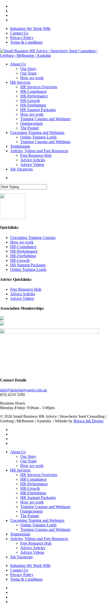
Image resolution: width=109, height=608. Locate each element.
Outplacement (31, 511)
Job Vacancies (21, 557)
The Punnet (29, 516)
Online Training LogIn (28, 269)
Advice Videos (22, 298)
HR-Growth (20, 260)
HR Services (20, 470)
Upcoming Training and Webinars (37, 520)
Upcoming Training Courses (33, 237)
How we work (21, 242)
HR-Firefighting (23, 256)
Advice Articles (22, 294)
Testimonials (20, 534)
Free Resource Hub (25, 289)
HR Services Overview (39, 475)
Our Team (28, 461)
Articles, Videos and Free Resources (39, 538)
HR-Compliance (23, 247)
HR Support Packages (28, 265)
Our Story (28, 456)
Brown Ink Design (88, 421)
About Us (18, 452)
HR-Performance (24, 251)
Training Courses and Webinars (45, 507)
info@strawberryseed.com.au (23, 390)
